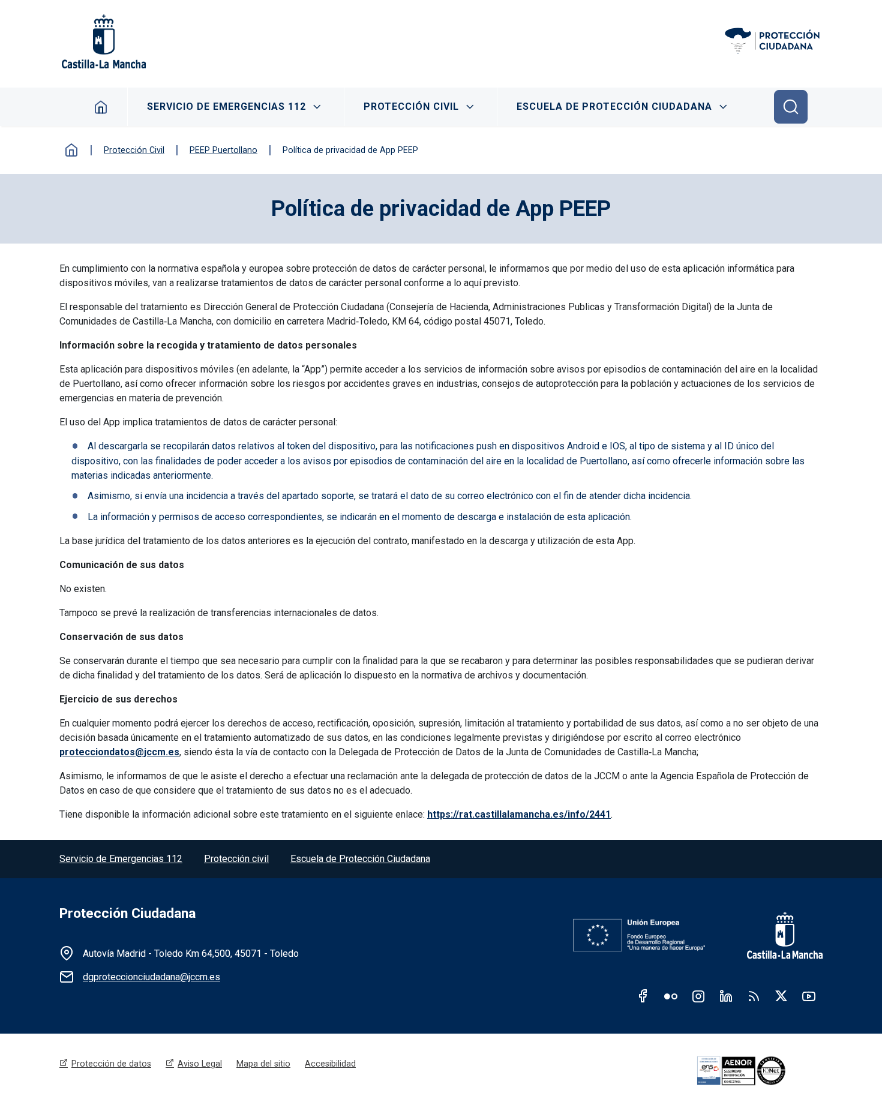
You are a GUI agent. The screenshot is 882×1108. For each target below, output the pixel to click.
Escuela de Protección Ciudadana (614, 106)
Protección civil (236, 858)
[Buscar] (791, 107)
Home (101, 107)
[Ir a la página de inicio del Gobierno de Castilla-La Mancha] (102, 41)
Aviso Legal (200, 1063)
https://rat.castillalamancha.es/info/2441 (519, 814)
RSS (753, 995)
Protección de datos (111, 1063)
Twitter (781, 995)
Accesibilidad (330, 1063)
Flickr (671, 995)
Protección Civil (411, 106)
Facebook (643, 995)
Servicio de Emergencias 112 (226, 106)
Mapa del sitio (263, 1063)
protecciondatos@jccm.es (119, 752)
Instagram (698, 995)
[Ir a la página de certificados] (758, 1071)
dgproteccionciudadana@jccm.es (151, 977)
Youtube (809, 995)
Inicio (71, 150)
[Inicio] (773, 41)
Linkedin (726, 995)
